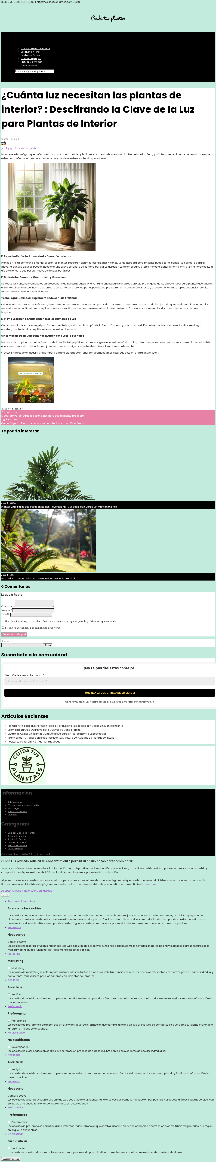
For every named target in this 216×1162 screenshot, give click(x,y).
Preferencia (15, 1006)
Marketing (14, 954)
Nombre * (6, 610)
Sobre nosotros (16, 802)
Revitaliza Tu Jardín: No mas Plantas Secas (34, 741)
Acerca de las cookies (21, 901)
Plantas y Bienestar (31, 61)
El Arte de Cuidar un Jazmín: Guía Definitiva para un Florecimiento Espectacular (57, 734)
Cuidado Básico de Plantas (35, 48)
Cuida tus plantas (108, 18)
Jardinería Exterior (31, 55)
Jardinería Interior (30, 51)
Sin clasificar (15, 1134)
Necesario (14, 1081)
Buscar (5, 641)
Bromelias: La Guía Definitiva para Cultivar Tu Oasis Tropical (44, 730)
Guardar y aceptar (11, 1159)
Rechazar (30, 891)
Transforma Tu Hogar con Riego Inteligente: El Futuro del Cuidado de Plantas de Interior (62, 738)
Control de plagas (31, 58)
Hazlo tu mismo (29, 65)
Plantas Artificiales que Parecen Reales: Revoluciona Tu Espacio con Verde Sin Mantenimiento (65, 726)
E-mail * (5, 614)
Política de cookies (17, 811)
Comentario (8, 606)
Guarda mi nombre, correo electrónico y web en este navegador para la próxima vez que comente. (61, 621)
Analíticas (14, 1055)
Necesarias (14, 927)
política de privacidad (109, 701)
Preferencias (16, 1107)
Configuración (45, 891)
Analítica (13, 980)
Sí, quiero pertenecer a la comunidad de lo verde (32, 627)
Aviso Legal (13, 808)
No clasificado (16, 1032)
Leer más (150, 884)
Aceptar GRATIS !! (12, 891)
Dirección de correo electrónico (24, 675)
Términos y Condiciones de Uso (24, 805)
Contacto (12, 814)
